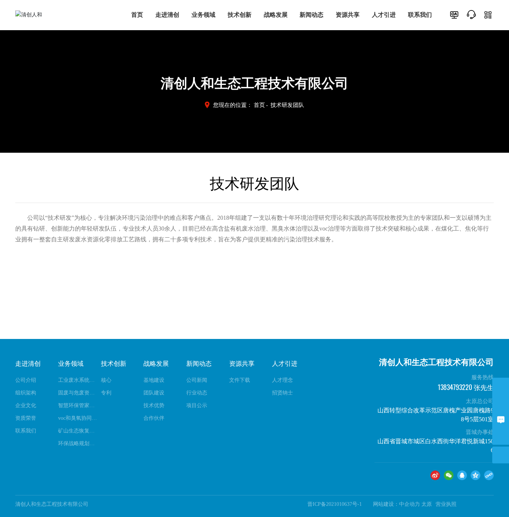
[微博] (435, 475)
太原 (426, 504)
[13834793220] (500, 386)
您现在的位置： (239, 105)
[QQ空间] (475, 475)
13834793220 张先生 (465, 387)
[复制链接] (489, 475)
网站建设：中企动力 (396, 504)
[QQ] (462, 475)
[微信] (448, 475)
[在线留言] (500, 419)
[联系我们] (471, 14)
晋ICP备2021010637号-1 (334, 504)
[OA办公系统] (454, 14)
